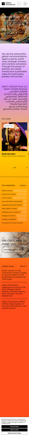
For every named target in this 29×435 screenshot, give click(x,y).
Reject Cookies (14, 430)
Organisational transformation (12, 205)
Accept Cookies (14, 426)
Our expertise (8, 185)
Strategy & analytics (8, 216)
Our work (6, 119)
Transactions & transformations (12, 223)
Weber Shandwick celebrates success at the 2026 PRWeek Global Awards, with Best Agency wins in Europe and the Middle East (14, 290)
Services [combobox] (22, 185)
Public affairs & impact (9, 208)
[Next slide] (25, 40)
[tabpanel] (14, 206)
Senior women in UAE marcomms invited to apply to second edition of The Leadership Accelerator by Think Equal (14, 275)
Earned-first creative (9, 194)
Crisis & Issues (7, 198)
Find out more (8, 33)
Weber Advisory (7, 191)
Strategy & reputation (9, 219)
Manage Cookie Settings (14, 433)
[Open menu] (25, 4)
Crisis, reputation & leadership (12, 201)
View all (22, 266)
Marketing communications (11, 212)
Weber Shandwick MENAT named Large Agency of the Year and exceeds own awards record (14, 305)
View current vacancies (11, 249)
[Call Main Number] (19, 4)
